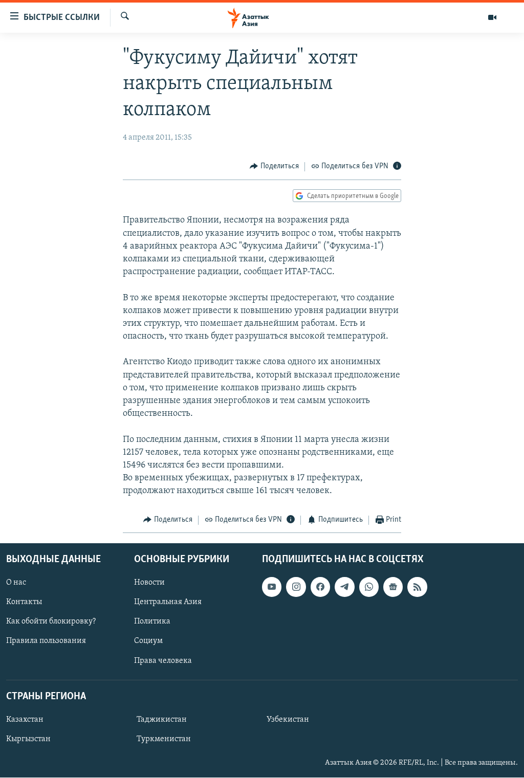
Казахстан (24, 720)
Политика (152, 621)
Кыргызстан (28, 739)
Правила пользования (46, 641)
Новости (149, 583)
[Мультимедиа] (492, 17)
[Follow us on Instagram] (295, 586)
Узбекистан (288, 720)
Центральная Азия (168, 602)
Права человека (163, 661)
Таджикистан (162, 720)
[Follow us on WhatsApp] (369, 586)
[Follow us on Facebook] (320, 586)
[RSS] (417, 586)
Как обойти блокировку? (51, 621)
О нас (16, 583)
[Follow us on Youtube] (271, 586)
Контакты (24, 602)
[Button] (274, 166)
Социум (148, 641)
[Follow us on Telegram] (344, 586)
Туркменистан (164, 739)
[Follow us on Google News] (393, 586)
